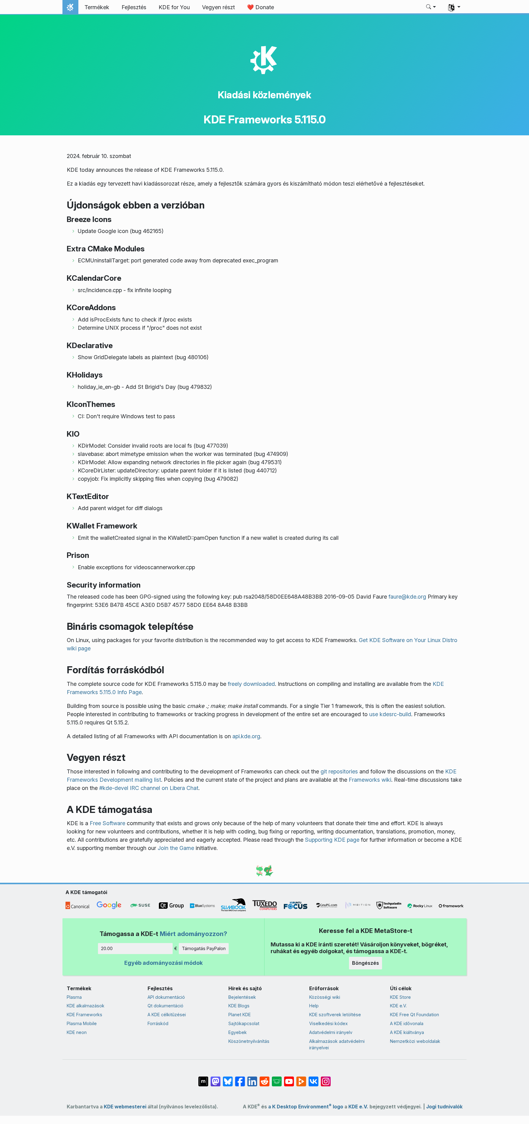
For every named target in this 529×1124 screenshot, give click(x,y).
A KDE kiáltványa (407, 1032)
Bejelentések (242, 997)
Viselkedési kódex (328, 1023)
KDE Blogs (238, 1005)
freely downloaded (251, 684)
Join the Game (176, 848)
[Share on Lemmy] (277, 1078)
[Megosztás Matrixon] (203, 1078)
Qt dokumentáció (165, 1005)
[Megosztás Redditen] (264, 1078)
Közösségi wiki (324, 997)
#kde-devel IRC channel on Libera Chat (148, 788)
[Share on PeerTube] (301, 1078)
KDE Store (400, 997)
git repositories (339, 771)
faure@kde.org (407, 596)
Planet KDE (239, 1014)
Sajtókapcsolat (243, 1023)
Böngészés (365, 963)
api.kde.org (246, 736)
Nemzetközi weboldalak (415, 1041)
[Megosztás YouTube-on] (289, 1078)
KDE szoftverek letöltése (335, 1014)
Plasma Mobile (82, 1023)
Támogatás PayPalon (204, 948)
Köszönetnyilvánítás (248, 1041)
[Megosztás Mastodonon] (215, 1078)
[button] (431, 7)
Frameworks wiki (370, 779)
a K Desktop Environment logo (305, 1107)
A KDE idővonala (406, 1023)
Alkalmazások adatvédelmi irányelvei (337, 1045)
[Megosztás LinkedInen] (252, 1078)
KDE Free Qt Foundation (414, 1014)
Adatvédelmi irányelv (330, 1032)
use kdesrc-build (390, 714)
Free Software (107, 823)
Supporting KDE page (332, 839)
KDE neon (77, 1032)
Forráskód (158, 1023)
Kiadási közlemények (264, 95)
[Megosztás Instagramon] (326, 1078)
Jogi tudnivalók (444, 1107)
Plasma (74, 997)
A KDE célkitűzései (167, 1014)
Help (314, 1005)
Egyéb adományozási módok (163, 963)
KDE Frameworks (84, 1014)
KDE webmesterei (125, 1107)
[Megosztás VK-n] (313, 1078)
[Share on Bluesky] (228, 1078)
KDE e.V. (398, 1005)
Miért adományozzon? (193, 934)
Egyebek (237, 1032)
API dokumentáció (166, 997)
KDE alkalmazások (85, 1005)
